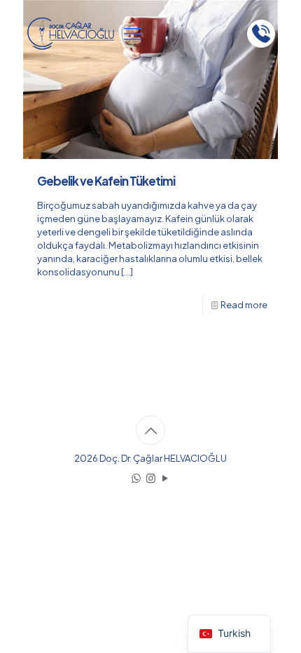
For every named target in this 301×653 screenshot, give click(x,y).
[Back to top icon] (150, 430)
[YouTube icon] (165, 477)
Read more (243, 304)
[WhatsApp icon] (136, 477)
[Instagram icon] (151, 477)
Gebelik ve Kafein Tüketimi (106, 180)
